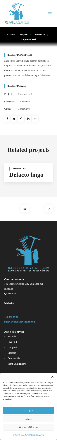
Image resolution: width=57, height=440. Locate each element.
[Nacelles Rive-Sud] (16, 13)
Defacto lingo (26, 174)
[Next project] (49, 208)
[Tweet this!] (14, 119)
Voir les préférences (28, 427)
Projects (23, 34)
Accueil (11, 34)
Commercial (39, 34)
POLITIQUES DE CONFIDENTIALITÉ (28, 435)
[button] (52, 376)
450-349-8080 (11, 317)
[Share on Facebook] (7, 119)
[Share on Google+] (35, 119)
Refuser (28, 419)
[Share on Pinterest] (21, 119)
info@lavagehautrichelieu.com (19, 321)
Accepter (28, 410)
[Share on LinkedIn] (28, 119)
